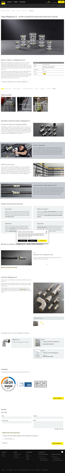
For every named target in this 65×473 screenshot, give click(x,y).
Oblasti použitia (8, 88)
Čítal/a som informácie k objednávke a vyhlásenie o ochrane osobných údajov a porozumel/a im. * (21, 435)
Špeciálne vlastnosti (17, 88)
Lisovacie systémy (24, 10)
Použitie (18, 10)
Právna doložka (10, 469)
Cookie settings (45, 469)
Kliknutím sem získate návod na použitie (9, 267)
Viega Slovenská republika (5, 10)
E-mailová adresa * (5, 420)
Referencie (28, 455)
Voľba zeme (37, 469)
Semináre (16, 455)
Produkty (13, 10)
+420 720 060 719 (43, 458)
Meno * (3, 415)
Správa (34, 420)
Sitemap (3, 469)
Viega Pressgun (23, 289)
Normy (32, 469)
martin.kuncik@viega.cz (44, 460)
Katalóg (3, 455)
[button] (16, 81)
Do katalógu (42, 88)
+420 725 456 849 (56, 458)
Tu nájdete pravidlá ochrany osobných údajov (11, 432)
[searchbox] (31, 6)
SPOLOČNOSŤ (29, 452)
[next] (63, 300)
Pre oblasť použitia (8, 106)
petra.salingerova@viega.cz (58, 461)
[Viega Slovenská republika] (3, 2)
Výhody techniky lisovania (28, 88)
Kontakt (53, 88)
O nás (27, 454)
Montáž (36, 88)
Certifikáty (48, 88)
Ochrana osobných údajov (24, 469)
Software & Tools (17, 454)
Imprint (16, 469)
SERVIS (15, 452)
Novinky (3, 454)
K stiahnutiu (16, 457)
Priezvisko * (35, 415)
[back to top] (62, 452)
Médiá (27, 457)
